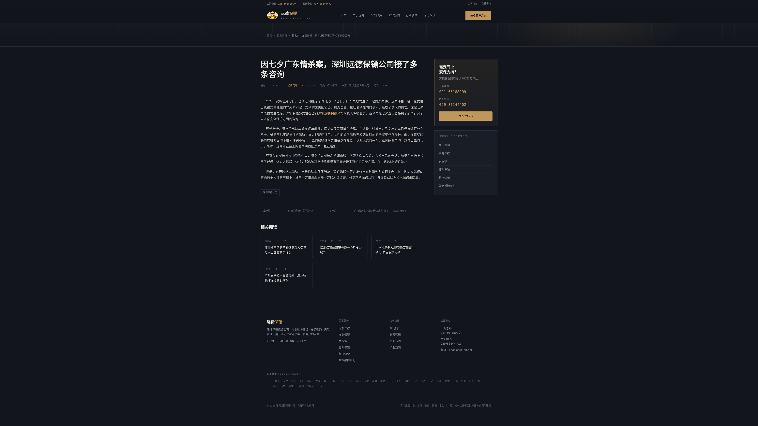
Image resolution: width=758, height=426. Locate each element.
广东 (342, 381)
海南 (390, 381)
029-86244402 (451, 343)
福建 (374, 381)
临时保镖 (444, 169)
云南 (455, 381)
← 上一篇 (267, 210)
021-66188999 (450, 332)
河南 (275, 386)
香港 (317, 381)
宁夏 (463, 381)
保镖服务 (376, 15)
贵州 (398, 381)
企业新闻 (394, 15)
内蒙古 (310, 386)
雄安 (309, 381)
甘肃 (447, 381)
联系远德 (395, 334)
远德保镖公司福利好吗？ (301, 210)
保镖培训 (429, 15)
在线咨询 (486, 3)
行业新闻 (412, 15)
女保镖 (443, 161)
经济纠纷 (444, 177)
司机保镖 (444, 145)
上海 (269, 381)
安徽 (366, 381)
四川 (439, 381)
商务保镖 (444, 153)
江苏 (358, 381)
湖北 (382, 381)
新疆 (301, 386)
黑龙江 (292, 386)
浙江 (350, 381)
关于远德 (358, 15)
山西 (431, 381)
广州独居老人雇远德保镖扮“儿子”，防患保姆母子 (380, 210)
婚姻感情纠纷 (447, 185)
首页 (344, 15)
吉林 (283, 386)
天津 (285, 381)
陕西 (423, 381)
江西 (415, 381)
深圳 (301, 381)
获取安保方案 (478, 15)
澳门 (326, 381)
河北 (406, 381)
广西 (471, 381)
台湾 (334, 381)
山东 (320, 386)
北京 (277, 381)
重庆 (293, 381)
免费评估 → (466, 116)
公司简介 (472, 3)
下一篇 (334, 210)
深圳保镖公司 (270, 192)
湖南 (479, 381)
